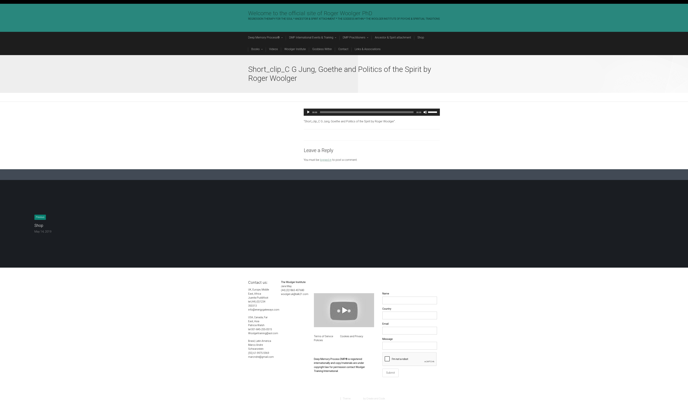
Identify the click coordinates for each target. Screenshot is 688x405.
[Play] (308, 112)
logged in (325, 160)
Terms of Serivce (323, 336)
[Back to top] (677, 394)
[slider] (433, 112)
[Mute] (425, 112)
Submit (390, 372)
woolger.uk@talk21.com (294, 294)
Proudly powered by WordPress (321, 398)
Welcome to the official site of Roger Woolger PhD (310, 13)
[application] (372, 112)
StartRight (357, 398)
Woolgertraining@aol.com (263, 333)
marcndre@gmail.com (261, 356)
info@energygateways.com (263, 309)
